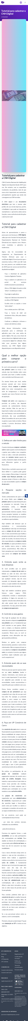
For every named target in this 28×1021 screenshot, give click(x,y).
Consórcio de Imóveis (7, 970)
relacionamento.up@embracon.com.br (11, 999)
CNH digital (12, 288)
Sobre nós (4, 954)
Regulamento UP (19, 954)
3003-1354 (4, 989)
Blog (2, 956)
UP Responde (4, 959)
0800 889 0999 (5, 992)
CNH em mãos (15, 197)
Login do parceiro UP (7, 981)
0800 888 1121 (19, 991)
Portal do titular (19, 969)
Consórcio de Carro (6, 972)
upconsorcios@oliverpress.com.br (10, 1014)
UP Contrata (4, 961)
